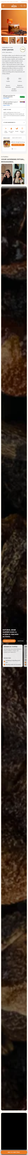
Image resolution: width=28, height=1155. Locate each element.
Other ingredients (9, 122)
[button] (21, 6)
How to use (7, 109)
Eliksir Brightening (18, 142)
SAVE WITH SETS (17, 137)
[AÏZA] (14, 5)
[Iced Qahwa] (4, 40)
